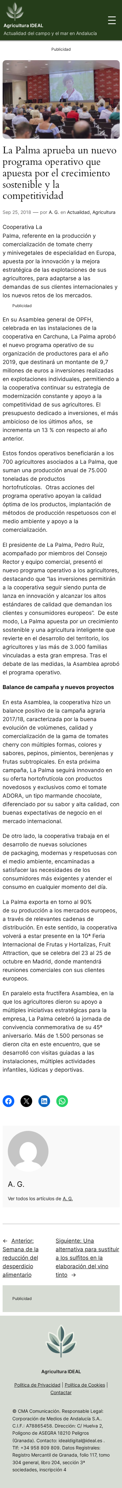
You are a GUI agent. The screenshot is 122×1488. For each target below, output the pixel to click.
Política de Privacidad (37, 1385)
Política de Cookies (85, 1385)
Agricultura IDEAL (23, 25)
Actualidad (78, 212)
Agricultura (103, 212)
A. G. (54, 212)
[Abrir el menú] (111, 20)
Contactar (61, 1392)
